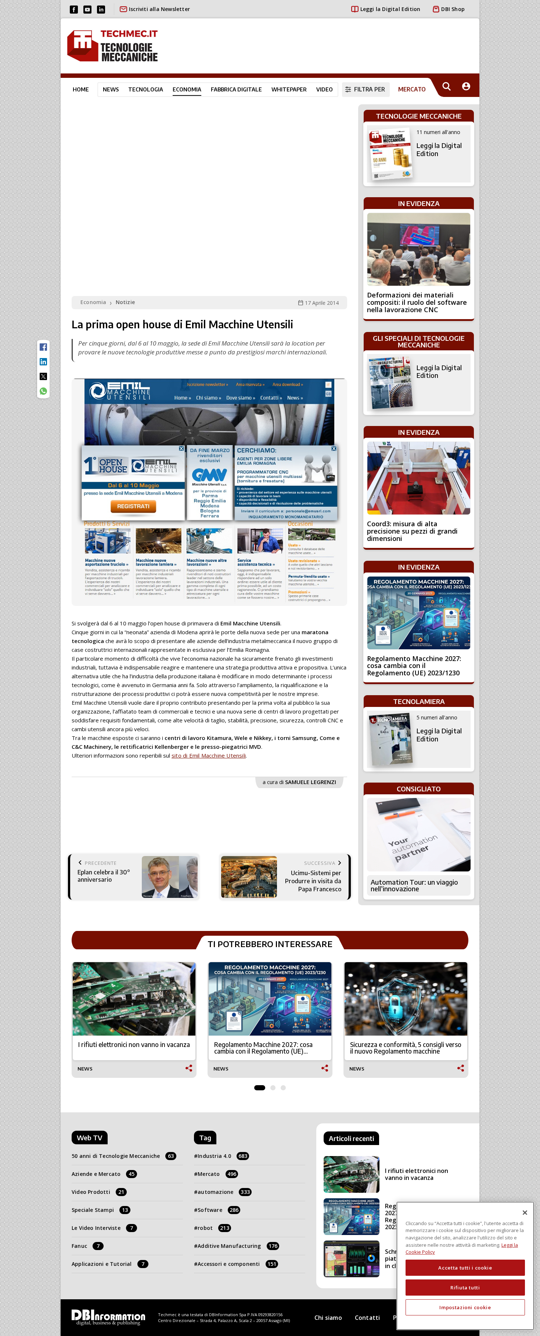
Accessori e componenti (237, 1263)
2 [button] (273, 1085)
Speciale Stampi (100, 1209)
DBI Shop (453, 9)
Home (81, 89)
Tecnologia (145, 89)
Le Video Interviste (102, 1227)
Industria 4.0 (222, 1155)
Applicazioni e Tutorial (108, 1263)
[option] (134, 1020)
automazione (224, 1191)
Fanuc (86, 1245)
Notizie (125, 302)
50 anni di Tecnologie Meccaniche (123, 1155)
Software (218, 1209)
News (111, 89)
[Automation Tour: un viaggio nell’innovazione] (419, 834)
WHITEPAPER (289, 89)
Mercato (217, 1173)
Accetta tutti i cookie (465, 1267)
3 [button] (283, 1085)
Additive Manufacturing (237, 1245)
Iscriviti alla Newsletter (159, 9)
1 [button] (259, 1085)
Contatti (367, 1318)
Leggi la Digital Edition (390, 9)
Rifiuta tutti (465, 1287)
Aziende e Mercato (103, 1173)
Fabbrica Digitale (236, 89)
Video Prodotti (98, 1191)
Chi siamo (328, 1318)
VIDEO (324, 89)
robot (213, 1227)
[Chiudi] (525, 1213)
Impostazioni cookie (465, 1307)
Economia (187, 89)
